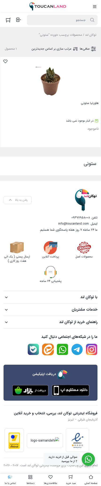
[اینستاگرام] (91, 349)
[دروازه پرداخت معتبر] (14, 440)
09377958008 (80, 217)
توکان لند (90, 34)
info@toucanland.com (73, 223)
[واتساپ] (62, 349)
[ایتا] (48, 349)
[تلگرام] (77, 349)
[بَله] (33, 349)
